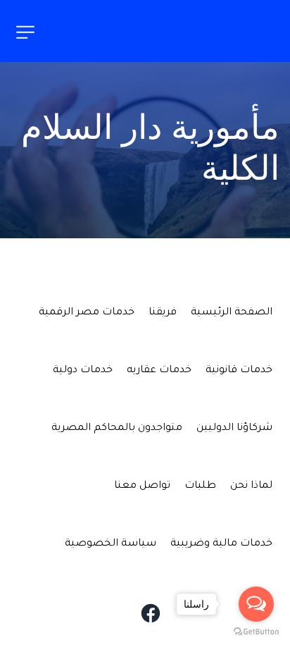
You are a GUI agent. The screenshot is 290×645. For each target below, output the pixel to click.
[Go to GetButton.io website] (256, 631)
